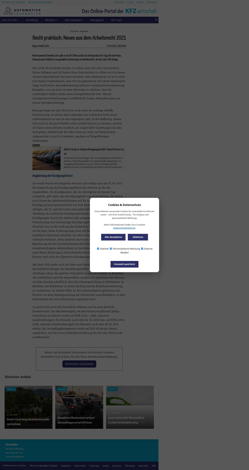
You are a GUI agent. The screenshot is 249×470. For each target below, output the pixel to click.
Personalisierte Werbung (126, 248)
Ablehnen (138, 237)
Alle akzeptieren (113, 237)
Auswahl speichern (124, 264)
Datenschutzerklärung (124, 227)
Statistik (104, 248)
